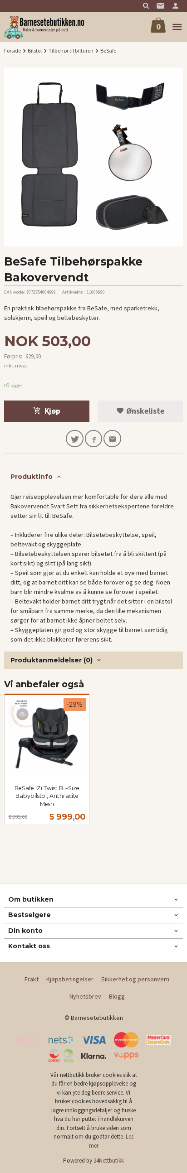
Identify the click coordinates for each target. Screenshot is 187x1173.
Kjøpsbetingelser (70, 979)
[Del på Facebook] (94, 439)
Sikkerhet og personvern (135, 979)
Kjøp (52, 411)
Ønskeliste (144, 411)
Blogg (117, 996)
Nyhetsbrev (85, 996)
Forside (12, 50)
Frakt (32, 979)
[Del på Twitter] (75, 439)
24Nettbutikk (109, 1160)
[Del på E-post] (112, 439)
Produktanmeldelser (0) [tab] (51, 660)
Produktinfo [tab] (31, 477)
